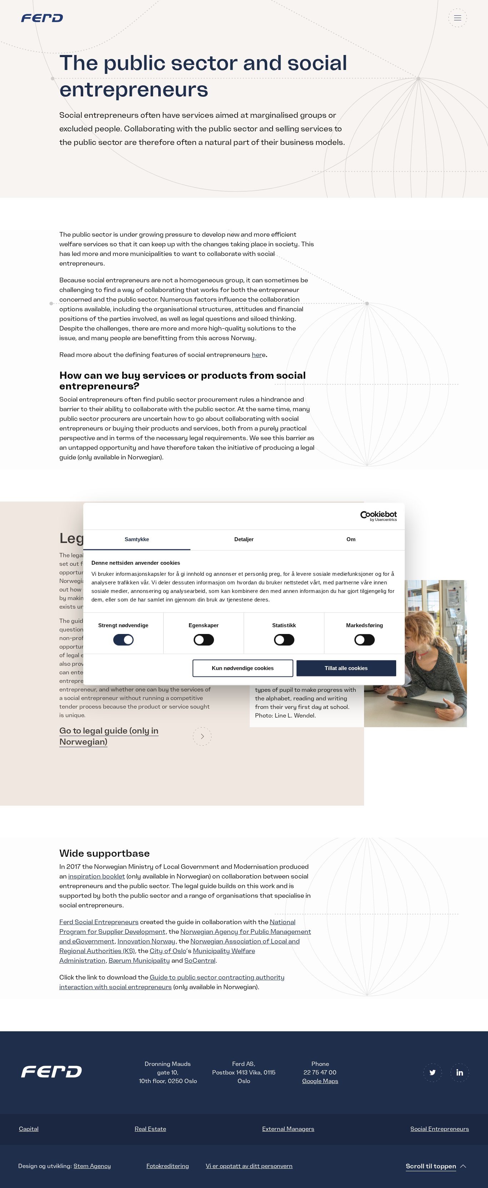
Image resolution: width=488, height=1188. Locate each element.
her (257, 355)
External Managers (288, 1129)
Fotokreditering (167, 1166)
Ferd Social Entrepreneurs (99, 922)
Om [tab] (351, 539)
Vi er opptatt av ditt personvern (249, 1166)
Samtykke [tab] (137, 539)
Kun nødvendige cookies (243, 668)
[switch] (204, 640)
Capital (29, 1129)
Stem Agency (92, 1166)
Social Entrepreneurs (439, 1129)
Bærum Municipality (139, 961)
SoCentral (199, 961)
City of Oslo (168, 951)
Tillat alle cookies (346, 668)
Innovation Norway (146, 941)
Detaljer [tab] (244, 539)
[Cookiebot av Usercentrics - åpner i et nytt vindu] (365, 516)
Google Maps (320, 1081)
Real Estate (150, 1129)
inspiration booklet (96, 876)
